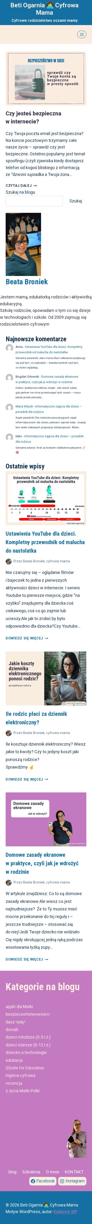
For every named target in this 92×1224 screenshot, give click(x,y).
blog (12, 1171)
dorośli (12, 1029)
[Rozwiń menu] (81, 34)
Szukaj (75, 200)
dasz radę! (15, 1021)
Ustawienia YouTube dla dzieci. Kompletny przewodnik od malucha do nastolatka (45, 542)
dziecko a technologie (26, 1052)
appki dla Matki (19, 1006)
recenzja (14, 1083)
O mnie (52, 1171)
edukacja (14, 1060)
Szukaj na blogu (20, 192)
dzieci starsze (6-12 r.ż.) (28, 1044)
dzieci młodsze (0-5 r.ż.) (28, 1037)
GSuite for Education (25, 1067)
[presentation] (46, 78)
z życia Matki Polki (23, 1090)
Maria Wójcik (24, 406)
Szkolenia (31, 1171)
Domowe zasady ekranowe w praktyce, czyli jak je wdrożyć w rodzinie (42, 863)
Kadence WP (65, 1211)
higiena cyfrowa (20, 1075)
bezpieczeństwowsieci (28, 1014)
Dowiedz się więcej (27, 638)
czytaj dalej (21, 186)
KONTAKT (74, 1171)
